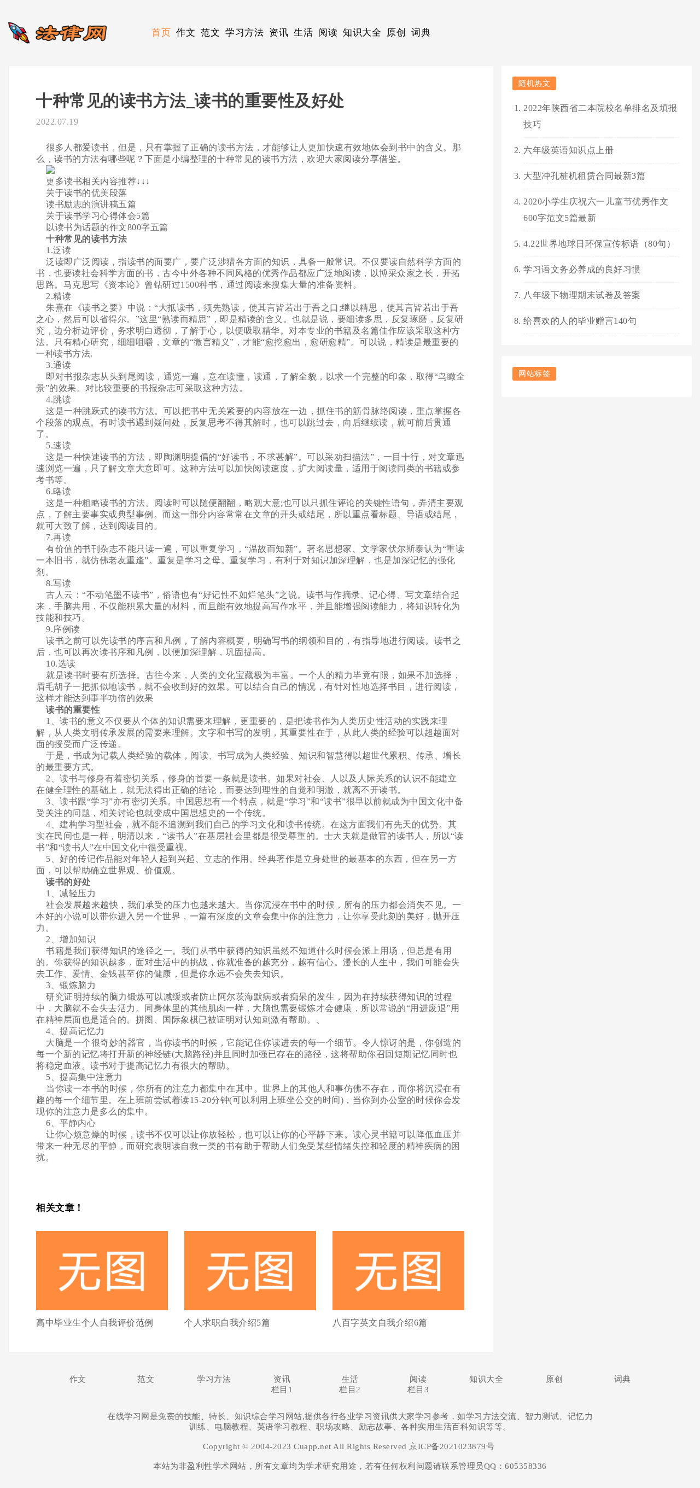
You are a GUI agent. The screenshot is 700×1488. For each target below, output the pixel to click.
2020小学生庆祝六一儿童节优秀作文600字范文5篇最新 (595, 210)
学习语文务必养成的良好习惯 (582, 269)
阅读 (327, 32)
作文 (185, 32)
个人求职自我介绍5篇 (227, 1322)
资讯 (278, 32)
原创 (396, 32)
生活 (303, 32)
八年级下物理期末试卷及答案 (582, 295)
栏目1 (282, 1389)
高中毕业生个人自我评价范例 (95, 1322)
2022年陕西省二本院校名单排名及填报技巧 (600, 116)
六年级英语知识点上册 (568, 150)
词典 (420, 32)
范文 (210, 32)
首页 (161, 32)
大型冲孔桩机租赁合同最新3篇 (584, 175)
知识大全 (362, 32)
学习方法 (244, 32)
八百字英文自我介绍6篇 (380, 1322)
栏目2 (350, 1389)
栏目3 (418, 1389)
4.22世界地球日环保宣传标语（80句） (599, 243)
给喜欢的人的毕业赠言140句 (580, 320)
